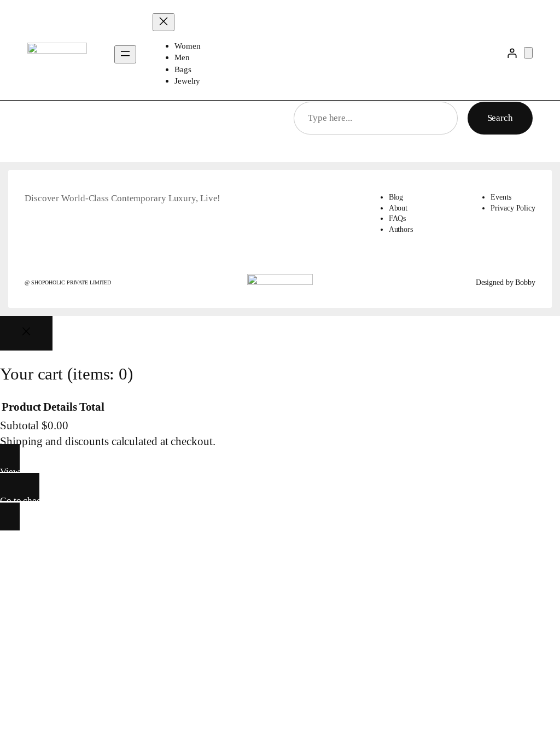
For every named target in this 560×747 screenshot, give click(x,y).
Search (500, 118)
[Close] (26, 333)
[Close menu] (163, 22)
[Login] (512, 53)
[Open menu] (125, 54)
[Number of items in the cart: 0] (528, 53)
